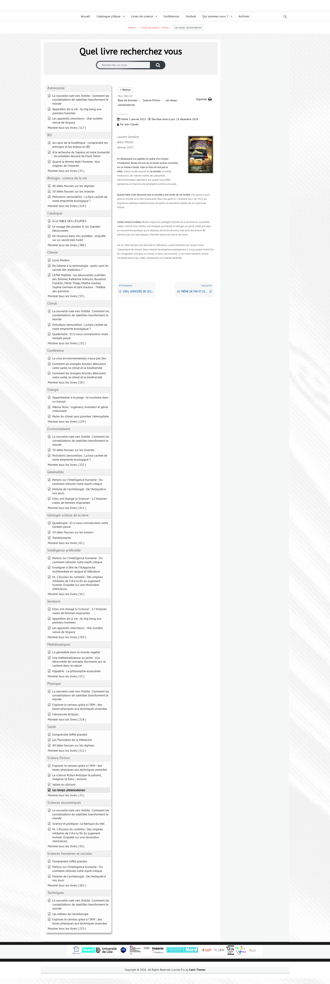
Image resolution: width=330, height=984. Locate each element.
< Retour (125, 89)
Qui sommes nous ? (215, 16)
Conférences (171, 16)
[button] (204, 99)
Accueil (85, 16)
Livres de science (142, 16)
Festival (191, 16)
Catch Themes (197, 969)
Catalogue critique (109, 16)
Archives (244, 16)
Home (132, 27)
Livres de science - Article (155, 27)
